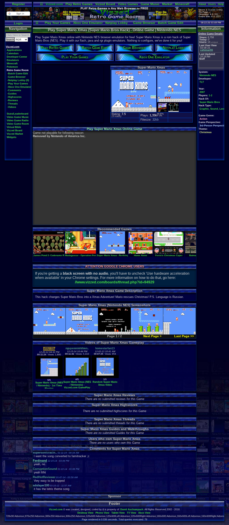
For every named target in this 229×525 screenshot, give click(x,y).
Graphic (204, 108)
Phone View (102, 512)
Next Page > (152, 336)
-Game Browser (16, 76)
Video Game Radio (18, 120)
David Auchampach (131, 509)
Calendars (13, 53)
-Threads (12, 103)
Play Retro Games (79, 4)
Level (222, 108)
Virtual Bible (14, 127)
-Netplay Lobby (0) (18, 80)
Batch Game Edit (170, 23)
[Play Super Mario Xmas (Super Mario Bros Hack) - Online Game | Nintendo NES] (114, 19)
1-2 (210, 95)
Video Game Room (18, 123)
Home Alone (140, 255)
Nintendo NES (207, 75)
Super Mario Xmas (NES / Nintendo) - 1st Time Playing (49, 385)
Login (18, 23)
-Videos (11, 107)
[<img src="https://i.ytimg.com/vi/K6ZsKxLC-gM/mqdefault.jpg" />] (105, 377)
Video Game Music (18, 117)
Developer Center (17, 56)
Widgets (11, 137)
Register (18, 4)
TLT (201, 82)
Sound (214, 108)
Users (212, 4)
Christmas (205, 132)
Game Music (150, 4)
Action (203, 118)
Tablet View (118, 512)
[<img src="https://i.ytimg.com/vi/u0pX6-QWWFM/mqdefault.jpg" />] (49, 377)
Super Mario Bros (209, 102)
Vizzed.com (54, 4)
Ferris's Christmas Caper (168, 255)
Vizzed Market (15, 133)
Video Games (128, 4)
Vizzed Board (105, 4)
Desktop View (85, 512)
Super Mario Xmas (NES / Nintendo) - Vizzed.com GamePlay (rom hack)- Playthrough (77, 388)
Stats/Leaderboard (17, 113)
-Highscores (14, 97)
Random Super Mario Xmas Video (105, 383)
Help (221, 4)
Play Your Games (57, 23)
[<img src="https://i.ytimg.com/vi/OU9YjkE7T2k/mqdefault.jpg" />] (77, 377)
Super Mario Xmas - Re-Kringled (114, 255)
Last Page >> (184, 336)
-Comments (14, 90)
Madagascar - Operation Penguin (83, 255)
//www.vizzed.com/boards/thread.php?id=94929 (114, 282)
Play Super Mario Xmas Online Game (114, 129)
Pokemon (12, 66)
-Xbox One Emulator (19, 87)
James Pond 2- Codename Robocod (52, 255)
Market (167, 4)
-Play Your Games (17, 83)
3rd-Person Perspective (213, 125)
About (202, 4)
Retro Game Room (18, 70)
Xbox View (144, 512)
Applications (14, 50)
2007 (202, 92)
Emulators (13, 60)
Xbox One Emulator (88, 23)
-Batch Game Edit (17, 73)
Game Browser (144, 23)
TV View (131, 512)
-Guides (12, 93)
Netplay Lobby (116, 23)
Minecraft (182, 4)
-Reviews (12, 100)
